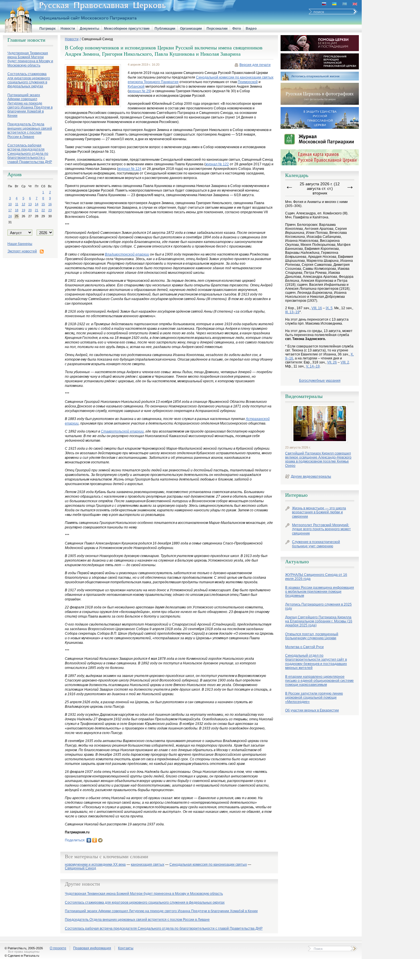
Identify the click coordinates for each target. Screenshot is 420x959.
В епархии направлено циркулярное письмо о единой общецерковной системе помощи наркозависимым (319, 681)
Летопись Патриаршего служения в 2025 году (318, 606)
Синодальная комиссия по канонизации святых (208, 864)
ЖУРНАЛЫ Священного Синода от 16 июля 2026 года (316, 577)
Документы (89, 29)
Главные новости (26, 40)
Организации (191, 29)
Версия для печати (255, 65)
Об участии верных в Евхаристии (312, 710)
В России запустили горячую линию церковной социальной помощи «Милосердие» (314, 697)
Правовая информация (92, 948)
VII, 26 (332, 362)
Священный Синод (97, 39)
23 (50, 210)
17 (10, 210)
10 (10, 204)
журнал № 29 (139, 91)
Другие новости (82, 884)
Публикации (165, 29)
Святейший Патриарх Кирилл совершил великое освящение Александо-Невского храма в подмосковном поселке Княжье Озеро (318, 459)
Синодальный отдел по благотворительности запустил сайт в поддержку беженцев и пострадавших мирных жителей (316, 662)
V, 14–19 (313, 366)
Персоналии (217, 29)
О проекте (58, 948)
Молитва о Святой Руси (304, 647)
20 (30, 210)
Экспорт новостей (22, 251)
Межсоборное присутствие (127, 29)
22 (43, 210)
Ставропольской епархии (122, 431)
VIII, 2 (345, 362)
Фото (236, 29)
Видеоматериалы (304, 396)
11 (16, 204)
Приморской (248, 82)
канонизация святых (147, 864)
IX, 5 (329, 308)
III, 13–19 (292, 312)
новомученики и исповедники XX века (95, 864)
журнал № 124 (129, 169)
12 (23, 204)
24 (10, 216)
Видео (251, 29)
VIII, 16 (316, 308)
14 (36, 204)
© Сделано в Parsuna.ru (22, 955)
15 (43, 204)
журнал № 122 (217, 164)
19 (23, 210)
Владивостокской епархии (127, 254)
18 (16, 210)
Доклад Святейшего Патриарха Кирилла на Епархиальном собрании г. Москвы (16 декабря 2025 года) (318, 621)
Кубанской (136, 87)
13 (30, 204)
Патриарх (47, 29)
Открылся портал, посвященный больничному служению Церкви (311, 636)
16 (50, 204)
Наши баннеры (19, 244)
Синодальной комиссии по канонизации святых (234, 77)
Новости (68, 29)
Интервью (296, 495)
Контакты (125, 948)
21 (36, 210)
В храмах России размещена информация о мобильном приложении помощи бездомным (319, 592)
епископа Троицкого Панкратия (153, 82)
